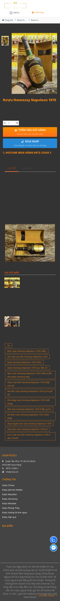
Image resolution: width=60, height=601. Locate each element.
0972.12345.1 (12, 468)
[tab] (12, 168)
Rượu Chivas (8, 485)
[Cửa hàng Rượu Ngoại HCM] (15, 4)
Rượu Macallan (9, 494)
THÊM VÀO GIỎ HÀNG (31, 131)
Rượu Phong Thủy (11, 508)
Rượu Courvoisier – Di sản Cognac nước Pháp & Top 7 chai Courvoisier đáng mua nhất (38, 308)
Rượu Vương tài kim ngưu (14, 512)
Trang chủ (8, 20)
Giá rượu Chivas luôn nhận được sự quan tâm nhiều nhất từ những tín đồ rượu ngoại (38, 334)
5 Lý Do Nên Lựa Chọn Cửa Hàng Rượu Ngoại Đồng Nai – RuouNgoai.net (38, 294)
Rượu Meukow (9, 503)
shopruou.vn (12, 471)
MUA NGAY (30, 143)
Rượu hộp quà (9, 517)
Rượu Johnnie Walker (12, 489)
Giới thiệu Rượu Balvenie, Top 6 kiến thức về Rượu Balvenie (39, 281)
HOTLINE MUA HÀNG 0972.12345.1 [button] (28, 152)
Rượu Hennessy (9, 498)
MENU (16, 12)
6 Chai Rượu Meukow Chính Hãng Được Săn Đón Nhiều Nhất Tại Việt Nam (38, 321)
